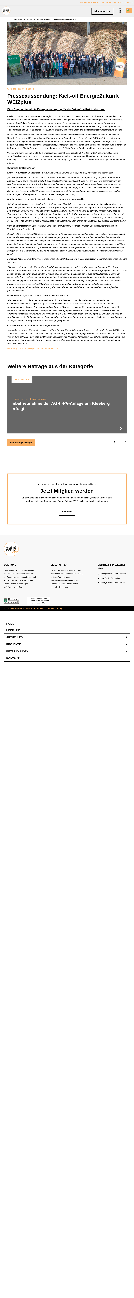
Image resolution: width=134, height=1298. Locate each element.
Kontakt (128, 2)
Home (8, 19)
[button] (114, 441)
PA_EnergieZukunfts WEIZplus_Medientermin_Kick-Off (32, 348)
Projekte (13, 644)
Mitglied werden (111, 2)
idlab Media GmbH (53, 608)
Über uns (13, 630)
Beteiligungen (17, 651)
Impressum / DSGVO (89, 2)
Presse (29, 19)
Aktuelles (18, 19)
